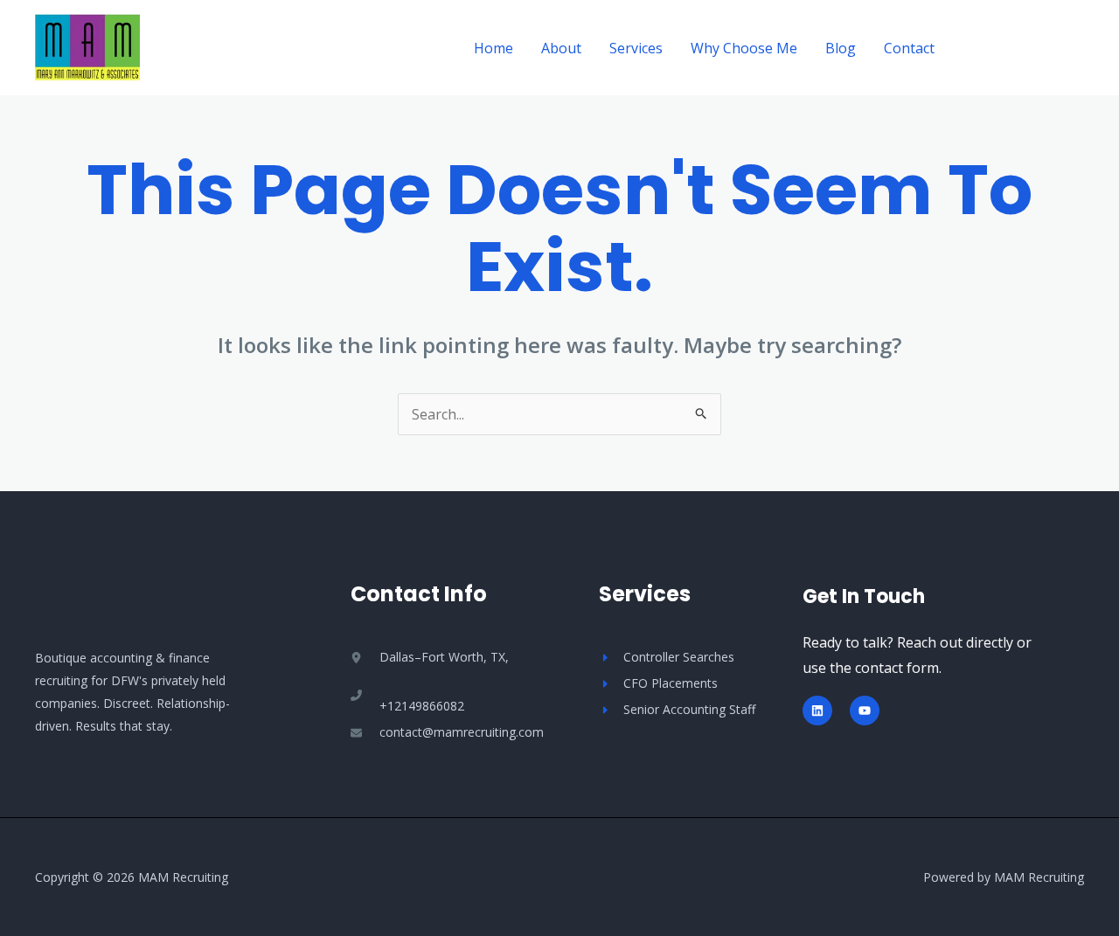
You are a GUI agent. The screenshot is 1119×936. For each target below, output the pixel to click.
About (561, 48)
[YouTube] (864, 710)
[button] (1025, 47)
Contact (909, 48)
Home (493, 48)
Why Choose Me (744, 48)
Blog (840, 48)
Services (636, 48)
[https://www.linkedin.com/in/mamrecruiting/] (817, 710)
